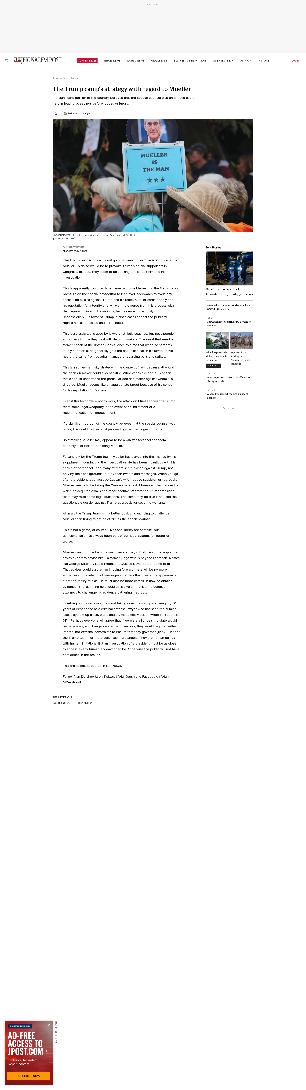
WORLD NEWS (135, 60)
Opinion (74, 78)
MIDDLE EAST (159, 60)
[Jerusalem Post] (36, 60)
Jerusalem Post (60, 78)
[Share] (56, 113)
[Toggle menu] (7, 60)
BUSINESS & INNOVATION (190, 60)
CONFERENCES (87, 60)
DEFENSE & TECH (222, 60)
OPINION (245, 60)
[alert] (29, 1053)
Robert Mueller (84, 703)
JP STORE (263, 60)
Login (295, 60)
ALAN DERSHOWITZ (75, 247)
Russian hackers (61, 703)
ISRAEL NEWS (112, 60)
